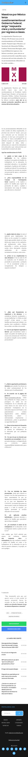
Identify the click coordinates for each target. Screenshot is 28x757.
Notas (4, 10)
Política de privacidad (14, 740)
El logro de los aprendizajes (10, 669)
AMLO (7, 613)
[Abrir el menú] (25, 3)
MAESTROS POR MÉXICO (14, 616)
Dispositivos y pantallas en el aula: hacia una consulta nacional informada (10, 676)
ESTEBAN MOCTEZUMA (16, 613)
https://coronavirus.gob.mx (13, 398)
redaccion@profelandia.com (16, 733)
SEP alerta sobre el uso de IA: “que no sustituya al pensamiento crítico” (10, 662)
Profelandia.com (8, 707)
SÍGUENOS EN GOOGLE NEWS (14, 629)
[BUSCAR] (19, 713)
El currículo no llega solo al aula (9, 653)
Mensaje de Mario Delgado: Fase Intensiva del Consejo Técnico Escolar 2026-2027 (10, 645)
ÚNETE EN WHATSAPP (14, 624)
